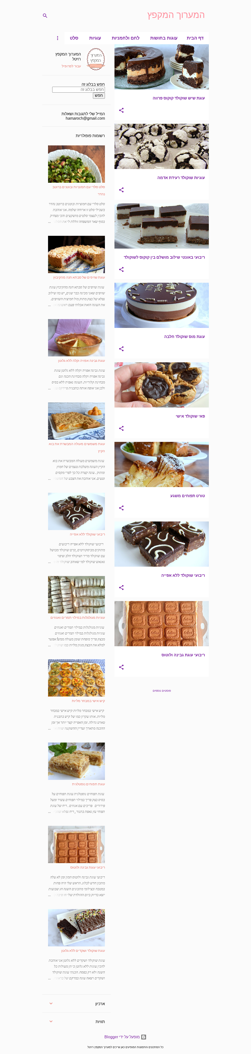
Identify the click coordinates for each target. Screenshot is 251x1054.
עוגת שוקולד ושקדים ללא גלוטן (83, 950)
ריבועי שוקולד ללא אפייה (87, 534)
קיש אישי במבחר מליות (88, 700)
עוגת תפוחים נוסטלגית (88, 784)
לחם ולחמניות (125, 38)
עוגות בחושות (163, 38)
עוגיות (95, 38)
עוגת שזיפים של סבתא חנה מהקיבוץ (79, 277)
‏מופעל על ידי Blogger (122, 1037)
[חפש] (45, 16)
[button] (121, 110)
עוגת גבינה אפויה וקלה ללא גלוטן (81, 360)
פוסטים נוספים (162, 690)
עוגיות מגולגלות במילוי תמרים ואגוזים (77, 617)
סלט (74, 38)
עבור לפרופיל (71, 66)
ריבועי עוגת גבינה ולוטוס (87, 867)
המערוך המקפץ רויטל (68, 56)
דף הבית (195, 38)
